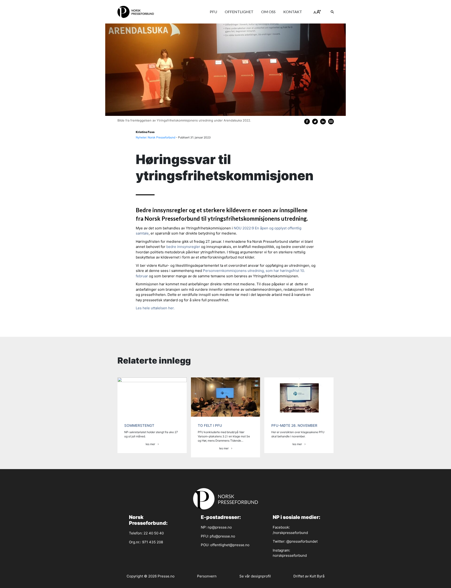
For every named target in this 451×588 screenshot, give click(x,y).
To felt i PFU (210, 425)
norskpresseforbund (290, 555)
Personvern (207, 576)
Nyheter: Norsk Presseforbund (155, 137)
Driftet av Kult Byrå (308, 576)
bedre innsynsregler (183, 246)
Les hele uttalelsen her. (155, 308)
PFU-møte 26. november (294, 425)
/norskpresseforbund (290, 532)
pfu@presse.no (222, 536)
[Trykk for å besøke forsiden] (135, 12)
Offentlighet (239, 11)
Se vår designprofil (255, 576)
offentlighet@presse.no (229, 545)
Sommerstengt (139, 425)
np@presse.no (220, 527)
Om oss (268, 11)
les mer (150, 444)
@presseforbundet (302, 541)
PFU (213, 11)
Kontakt (292, 11)
